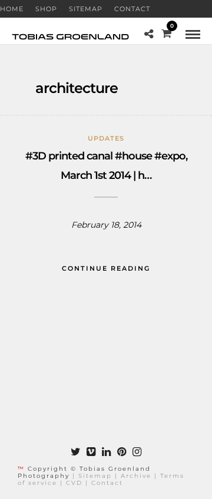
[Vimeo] (90, 452)
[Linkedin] (106, 452)
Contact (132, 9)
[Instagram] (136, 452)
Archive (136, 476)
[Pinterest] (121, 452)
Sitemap (85, 9)
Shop (46, 9)
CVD (74, 483)
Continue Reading (106, 268)
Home (12, 9)
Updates (106, 138)
